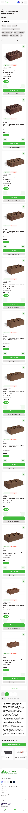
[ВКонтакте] (5, 782)
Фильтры (6, 21)
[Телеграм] (8, 782)
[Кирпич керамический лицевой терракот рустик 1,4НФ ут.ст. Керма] (14, 537)
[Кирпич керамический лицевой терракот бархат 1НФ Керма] (14, 162)
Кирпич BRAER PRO (7, 32)
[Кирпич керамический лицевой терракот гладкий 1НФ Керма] (14, 376)
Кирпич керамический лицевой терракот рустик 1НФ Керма (13, 606)
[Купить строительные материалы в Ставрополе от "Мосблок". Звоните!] (9, 772)
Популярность (4, 40)
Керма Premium (15, 29)
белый (3, 25)
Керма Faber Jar (6, 29)
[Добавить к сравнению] (23, 46)
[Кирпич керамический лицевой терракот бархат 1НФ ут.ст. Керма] (14, 216)
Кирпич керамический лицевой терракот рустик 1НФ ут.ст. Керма (13, 659)
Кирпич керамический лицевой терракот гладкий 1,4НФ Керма (13, 285)
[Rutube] (14, 782)
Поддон (6, 81)
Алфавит (18, 40)
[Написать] (18, 2)
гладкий (15, 25)
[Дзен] (11, 782)
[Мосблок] (8, 2)
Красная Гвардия (14, 35)
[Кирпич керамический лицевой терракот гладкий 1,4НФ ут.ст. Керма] (14, 323)
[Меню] (2, 2)
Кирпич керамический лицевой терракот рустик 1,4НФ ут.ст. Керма (13, 553)
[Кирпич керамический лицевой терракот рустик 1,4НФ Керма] (14, 483)
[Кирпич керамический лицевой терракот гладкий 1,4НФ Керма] (14, 269)
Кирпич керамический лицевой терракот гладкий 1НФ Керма (13, 392)
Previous (3, 754)
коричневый (5, 35)
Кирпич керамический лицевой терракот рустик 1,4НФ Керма (13, 499)
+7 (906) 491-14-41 (14, 786)
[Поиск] (25, 2)
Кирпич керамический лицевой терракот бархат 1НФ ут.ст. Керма (13, 232)
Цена (12, 40)
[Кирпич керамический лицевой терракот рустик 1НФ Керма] (14, 590)
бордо (9, 25)
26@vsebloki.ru (4, 790)
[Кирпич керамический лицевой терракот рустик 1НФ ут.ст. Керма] (14, 643)
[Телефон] (22, 2)
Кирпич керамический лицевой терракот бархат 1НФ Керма (13, 178)
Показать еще (14, 688)
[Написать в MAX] (2, 782)
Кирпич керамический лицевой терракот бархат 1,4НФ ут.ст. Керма (13, 125)
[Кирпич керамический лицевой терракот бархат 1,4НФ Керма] (14, 55)
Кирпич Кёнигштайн (19, 32)
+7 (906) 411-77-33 (5, 786)
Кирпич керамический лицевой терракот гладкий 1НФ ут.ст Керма (13, 446)
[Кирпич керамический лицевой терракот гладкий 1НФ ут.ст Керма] (14, 430)
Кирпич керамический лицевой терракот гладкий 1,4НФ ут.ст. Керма (13, 339)
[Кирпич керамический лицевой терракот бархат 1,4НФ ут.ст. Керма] (14, 109)
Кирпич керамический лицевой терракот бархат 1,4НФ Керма (13, 71)
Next (25, 754)
